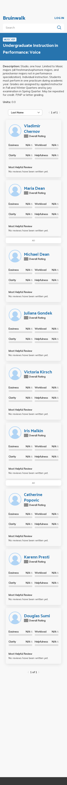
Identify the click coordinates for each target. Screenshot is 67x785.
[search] (30, 27)
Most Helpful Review (20, 167)
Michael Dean (36, 254)
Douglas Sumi (37, 616)
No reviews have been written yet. (28, 171)
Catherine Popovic (33, 497)
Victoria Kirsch (38, 372)
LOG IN (59, 18)
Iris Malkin (33, 431)
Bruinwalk (14, 18)
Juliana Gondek (38, 313)
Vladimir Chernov (32, 129)
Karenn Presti (36, 557)
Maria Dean (34, 188)
